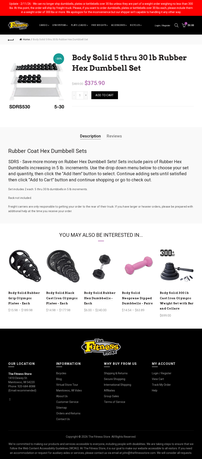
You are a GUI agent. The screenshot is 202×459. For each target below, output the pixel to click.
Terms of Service (114, 402)
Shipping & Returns (116, 373)
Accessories (118, 25)
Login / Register (162, 25)
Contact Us (63, 419)
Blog (59, 379)
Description (90, 136)
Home (26, 39)
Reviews (114, 136)
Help (154, 390)
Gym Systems (59, 25)
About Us (62, 396)
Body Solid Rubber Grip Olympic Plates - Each (24, 298)
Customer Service (67, 402)
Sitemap (61, 407)
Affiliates (109, 390)
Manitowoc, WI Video (69, 390)
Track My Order (161, 384)
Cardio (43, 25)
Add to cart (104, 95)
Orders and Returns (68, 413)
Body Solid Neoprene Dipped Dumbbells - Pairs (137, 298)
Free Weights (98, 25)
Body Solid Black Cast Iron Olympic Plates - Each (62, 298)
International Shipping (117, 384)
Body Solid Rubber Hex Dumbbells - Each (100, 298)
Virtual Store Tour (67, 384)
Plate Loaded (78, 25)
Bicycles (135, 25)
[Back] (11, 39)
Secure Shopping (114, 379)
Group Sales (111, 396)
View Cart (158, 379)
